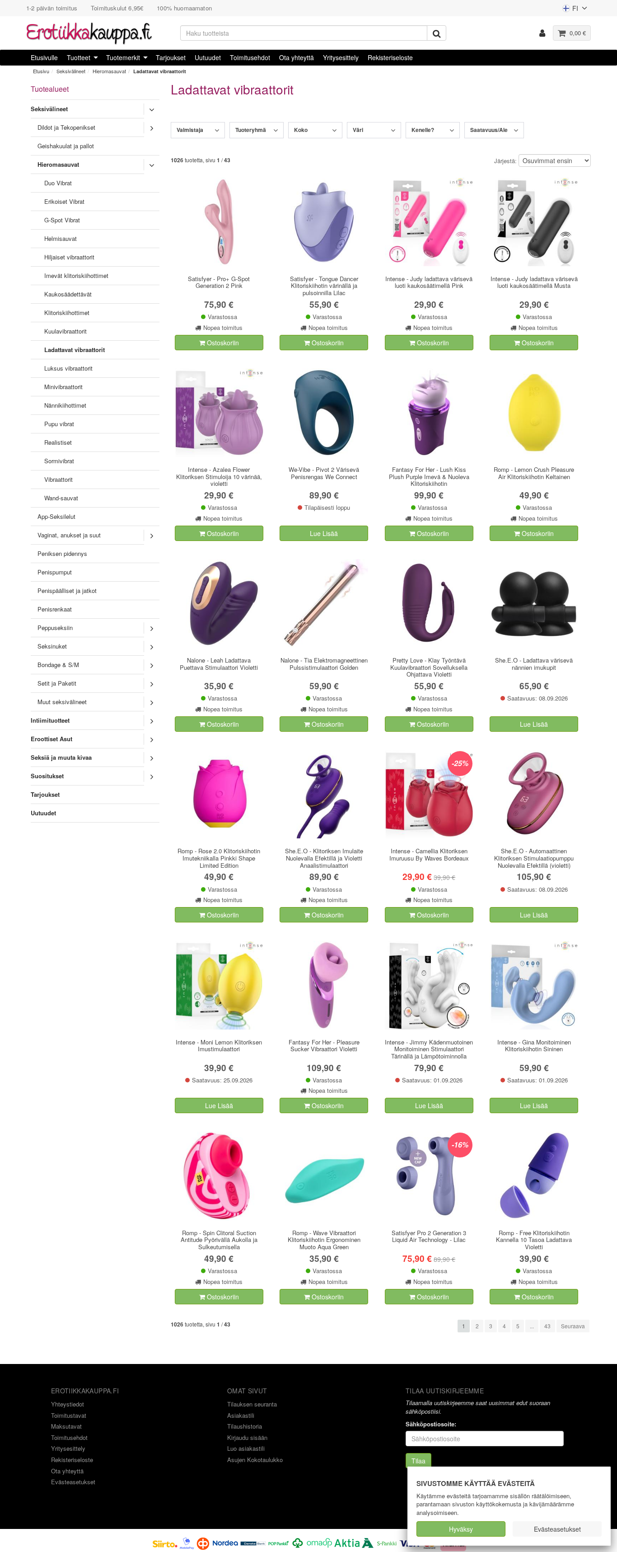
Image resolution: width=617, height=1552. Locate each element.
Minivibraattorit (63, 386)
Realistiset (58, 442)
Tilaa (418, 1460)
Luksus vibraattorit (68, 368)
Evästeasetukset (557, 1528)
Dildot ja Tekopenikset (66, 127)
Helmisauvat (60, 238)
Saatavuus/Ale (489, 130)
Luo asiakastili (246, 1448)
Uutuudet (208, 57)
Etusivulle (44, 57)
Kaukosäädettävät (68, 294)
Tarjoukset (171, 57)
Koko (301, 130)
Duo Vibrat (58, 183)
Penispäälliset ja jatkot (67, 590)
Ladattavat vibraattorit (159, 71)
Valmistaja (190, 130)
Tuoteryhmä (250, 130)
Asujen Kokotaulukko (255, 1459)
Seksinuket (52, 646)
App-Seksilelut (56, 516)
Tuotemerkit (123, 57)
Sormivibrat (59, 460)
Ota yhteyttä (296, 57)
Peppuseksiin (55, 627)
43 (547, 1326)
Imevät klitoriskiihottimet (76, 275)
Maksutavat (66, 1426)
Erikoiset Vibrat (64, 201)
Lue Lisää (324, 533)
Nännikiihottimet (65, 405)
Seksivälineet (70, 71)
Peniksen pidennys (62, 553)
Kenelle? (422, 130)
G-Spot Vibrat (62, 220)
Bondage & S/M (58, 664)
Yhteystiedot (67, 1404)
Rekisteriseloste (390, 57)
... (532, 1326)
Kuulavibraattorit (65, 331)
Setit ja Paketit (56, 683)
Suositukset (47, 775)
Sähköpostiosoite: (431, 1424)
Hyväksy (461, 1528)
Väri (358, 130)
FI (570, 10)
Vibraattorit (58, 479)
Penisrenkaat (54, 609)
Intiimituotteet (50, 720)
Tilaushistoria (244, 1426)
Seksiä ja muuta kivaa (61, 757)
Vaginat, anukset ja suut (69, 535)
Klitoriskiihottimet (66, 312)
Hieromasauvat (109, 71)
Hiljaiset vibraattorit (69, 257)
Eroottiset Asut (51, 738)
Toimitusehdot (250, 57)
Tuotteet (78, 57)
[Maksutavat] (295, 1542)
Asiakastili (240, 1415)
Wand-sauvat (61, 498)
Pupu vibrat (59, 423)
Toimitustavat (68, 1415)
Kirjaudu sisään (247, 1437)
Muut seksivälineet (62, 701)
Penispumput (54, 572)
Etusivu (41, 71)
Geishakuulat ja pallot (65, 145)
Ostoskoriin (222, 342)
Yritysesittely (341, 57)
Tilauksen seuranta (252, 1404)
